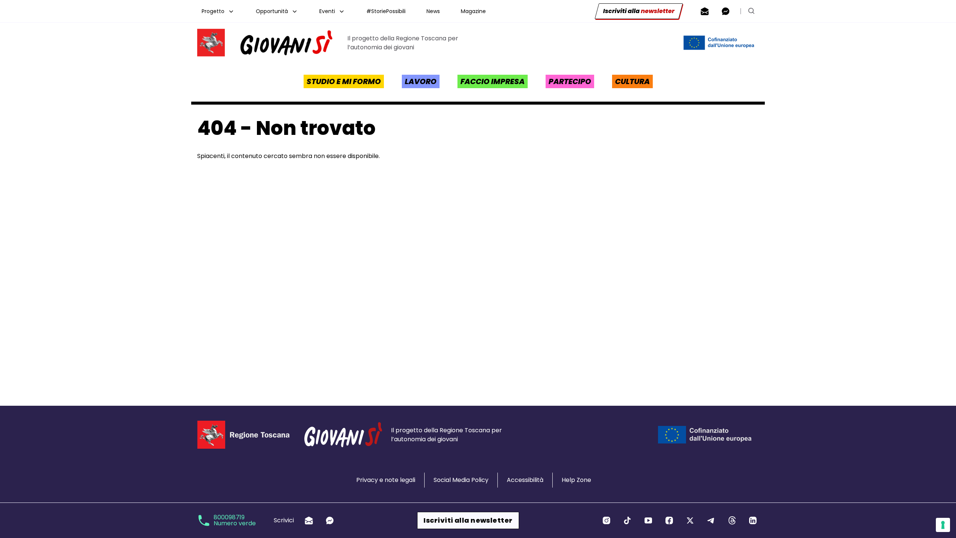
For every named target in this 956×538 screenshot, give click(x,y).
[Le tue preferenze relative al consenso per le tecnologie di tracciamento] (943, 525)
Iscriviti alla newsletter (467, 520)
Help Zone (576, 480)
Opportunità (272, 11)
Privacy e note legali (385, 480)
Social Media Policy (461, 480)
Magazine (473, 11)
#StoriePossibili (386, 11)
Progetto (213, 11)
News (433, 11)
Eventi (327, 11)
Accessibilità (525, 480)
